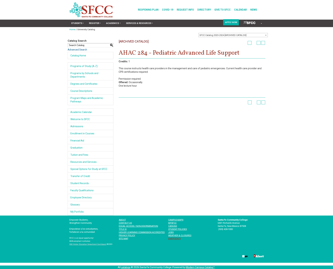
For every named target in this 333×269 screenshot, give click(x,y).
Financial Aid (77, 140)
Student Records (79, 183)
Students (76, 23)
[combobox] (233, 35)
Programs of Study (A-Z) (84, 66)
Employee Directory (81, 197)
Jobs (171, 232)
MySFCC (172, 223)
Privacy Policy (127, 235)
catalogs (125, 267)
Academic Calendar (81, 112)
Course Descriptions (81, 91)
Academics (112, 23)
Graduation (76, 147)
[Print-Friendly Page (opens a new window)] (259, 43)
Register (94, 23)
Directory (204, 9)
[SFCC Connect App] (245, 256)
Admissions (76, 126)
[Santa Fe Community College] (91, 9)
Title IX (123, 229)
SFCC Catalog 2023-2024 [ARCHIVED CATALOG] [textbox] (222, 35)
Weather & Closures (179, 235)
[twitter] (199, 256)
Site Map (123, 238)
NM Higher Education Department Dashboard (87, 244)
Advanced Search (77, 49)
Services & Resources (138, 23)
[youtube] (222, 256)
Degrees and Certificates (83, 83)
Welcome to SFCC (80, 119)
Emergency (174, 238)
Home (72, 29)
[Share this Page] (254, 43)
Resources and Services (83, 162)
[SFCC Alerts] (258, 256)
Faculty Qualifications (82, 190)
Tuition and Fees (79, 154)
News (253, 9)
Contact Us (125, 223)
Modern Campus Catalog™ (200, 267)
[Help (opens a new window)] (263, 43)
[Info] (261, 23)
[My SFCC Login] (249, 22)
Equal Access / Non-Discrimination (138, 226)
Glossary (75, 204)
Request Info (185, 9)
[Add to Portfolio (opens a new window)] (249, 43)
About (122, 219)
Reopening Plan (148, 9)
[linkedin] (211, 256)
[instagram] (233, 256)
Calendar (240, 9)
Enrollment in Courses (82, 133)
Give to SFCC (222, 9)
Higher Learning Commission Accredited (142, 232)
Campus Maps (175, 219)
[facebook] (188, 256)
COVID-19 (167, 9)
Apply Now (231, 22)
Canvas (172, 226)
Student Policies (177, 229)
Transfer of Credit (80, 176)
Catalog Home (78, 55)
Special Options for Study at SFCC (88, 169)
